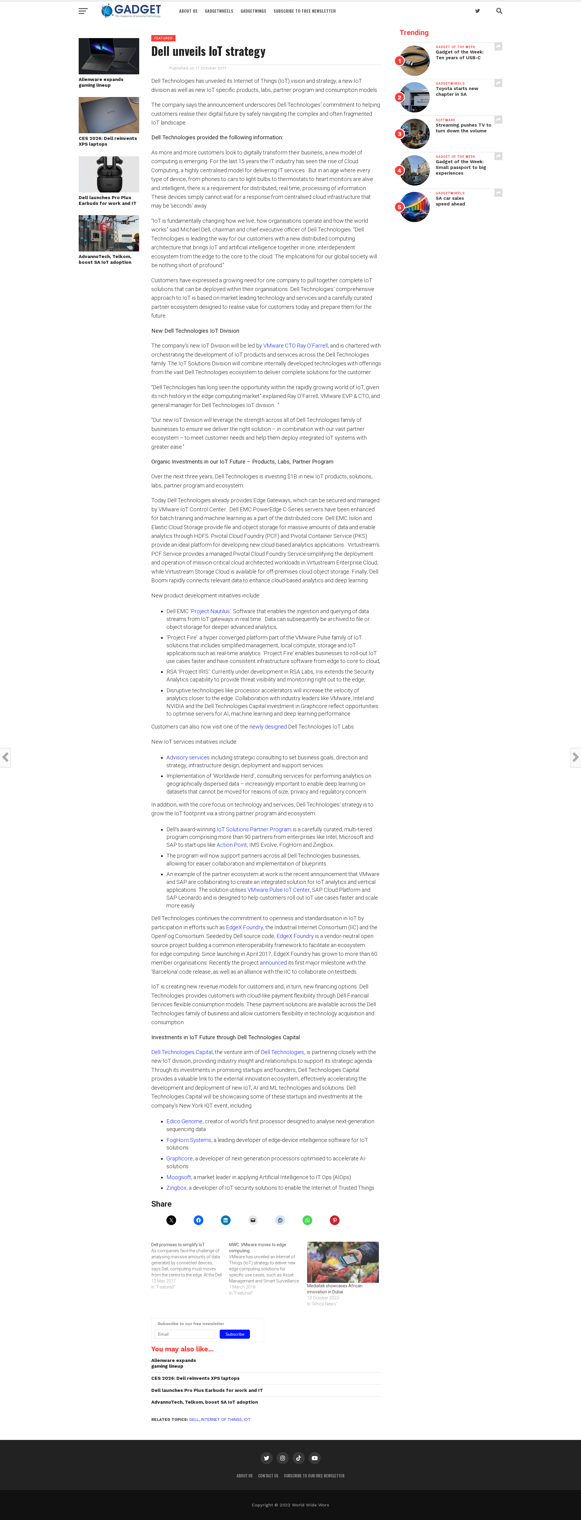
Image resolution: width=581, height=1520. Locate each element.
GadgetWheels (219, 11)
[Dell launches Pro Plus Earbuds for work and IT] (109, 190)
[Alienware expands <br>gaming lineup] (109, 72)
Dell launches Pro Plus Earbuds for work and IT (107, 200)
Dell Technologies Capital (181, 1052)
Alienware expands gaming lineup (101, 82)
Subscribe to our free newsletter (314, 1476)
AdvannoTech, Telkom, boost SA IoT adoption (105, 259)
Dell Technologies (282, 1052)
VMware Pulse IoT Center (279, 890)
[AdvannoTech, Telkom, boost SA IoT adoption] (109, 249)
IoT (247, 1419)
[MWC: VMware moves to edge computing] (268, 1269)
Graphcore (179, 1158)
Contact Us (268, 1476)
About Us (188, 11)
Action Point (232, 845)
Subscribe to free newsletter (305, 11)
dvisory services (190, 757)
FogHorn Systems (188, 1140)
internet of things (221, 1419)
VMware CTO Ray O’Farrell (295, 345)
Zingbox (176, 1188)
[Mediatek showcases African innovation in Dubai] (343, 1262)
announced (273, 962)
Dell (194, 1419)
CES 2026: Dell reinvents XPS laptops (108, 141)
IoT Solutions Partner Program (254, 829)
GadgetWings (253, 11)
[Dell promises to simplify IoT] (190, 1266)
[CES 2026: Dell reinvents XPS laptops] (109, 131)
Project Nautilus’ (211, 611)
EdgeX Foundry (244, 927)
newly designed (268, 726)
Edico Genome (184, 1121)
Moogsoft (178, 1177)
